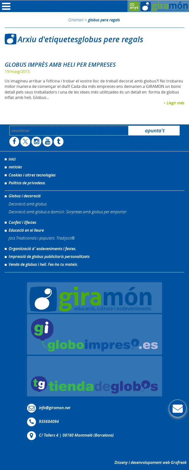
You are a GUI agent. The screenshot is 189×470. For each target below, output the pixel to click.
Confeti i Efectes (22, 222)
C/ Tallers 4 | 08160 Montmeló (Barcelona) (76, 435)
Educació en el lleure (26, 230)
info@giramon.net (54, 407)
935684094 (49, 421)
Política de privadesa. (27, 183)
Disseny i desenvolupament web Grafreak (150, 462)
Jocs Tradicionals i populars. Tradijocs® (42, 238)
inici (12, 159)
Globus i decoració (25, 196)
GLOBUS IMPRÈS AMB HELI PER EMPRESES (60, 64)
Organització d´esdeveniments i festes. (42, 248)
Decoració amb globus (28, 203)
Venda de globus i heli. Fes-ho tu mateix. (43, 264)
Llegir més (175, 103)
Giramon (75, 19)
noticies (15, 167)
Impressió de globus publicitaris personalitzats (49, 256)
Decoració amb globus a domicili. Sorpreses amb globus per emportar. (68, 211)
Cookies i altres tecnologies (32, 175)
